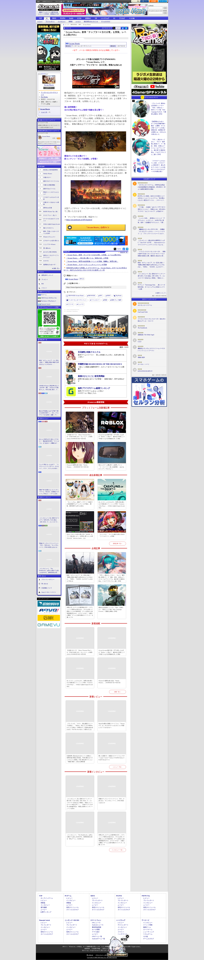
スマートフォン (95, 920)
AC (114, 18)
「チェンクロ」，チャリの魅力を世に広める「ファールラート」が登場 (112, 535)
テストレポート (123, 925)
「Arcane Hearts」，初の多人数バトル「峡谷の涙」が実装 (87, 258)
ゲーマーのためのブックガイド (51, 219)
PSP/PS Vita (146, 896)
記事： (55, 138)
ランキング (162, 1)
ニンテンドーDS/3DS (72, 920)
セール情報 (96, 929)
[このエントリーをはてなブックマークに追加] (126, 29)
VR (96, 18)
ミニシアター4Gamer (49, 244)
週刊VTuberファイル (49, 188)
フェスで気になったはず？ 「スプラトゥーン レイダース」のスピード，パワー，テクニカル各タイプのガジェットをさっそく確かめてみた (49, 466)
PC (47, 18)
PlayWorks (44, 97)
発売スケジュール (72, 907)
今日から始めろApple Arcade (51, 224)
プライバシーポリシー (47, 579)
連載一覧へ (56, 268)
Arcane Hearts (49, 85)
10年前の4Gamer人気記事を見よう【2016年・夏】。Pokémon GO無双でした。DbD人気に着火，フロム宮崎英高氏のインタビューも (49, 388)
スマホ (79, 18)
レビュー (39, 21)
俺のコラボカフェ (48, 228)
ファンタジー (95, 300)
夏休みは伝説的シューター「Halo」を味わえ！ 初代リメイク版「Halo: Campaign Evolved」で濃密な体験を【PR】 (111, 609)
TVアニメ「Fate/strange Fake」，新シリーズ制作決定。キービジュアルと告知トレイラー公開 (151, 287)
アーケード (145, 920)
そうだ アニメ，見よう (50, 215)
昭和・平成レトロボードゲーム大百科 (51, 232)
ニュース (44, 112)
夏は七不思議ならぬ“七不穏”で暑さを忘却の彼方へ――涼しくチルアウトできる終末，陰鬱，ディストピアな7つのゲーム (49, 413)
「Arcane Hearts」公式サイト (97, 227)
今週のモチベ (47, 177)
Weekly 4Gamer (47, 173)
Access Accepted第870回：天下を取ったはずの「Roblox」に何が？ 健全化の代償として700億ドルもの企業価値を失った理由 (112, 436)
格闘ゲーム (147, 927)
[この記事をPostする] (114, 28)
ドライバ (44, 288)
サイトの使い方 (60, 1)
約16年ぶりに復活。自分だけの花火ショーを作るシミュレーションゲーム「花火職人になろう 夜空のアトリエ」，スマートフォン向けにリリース (151, 198)
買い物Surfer (47, 248)
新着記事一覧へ (117, 543)
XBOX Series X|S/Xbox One (49, 298)
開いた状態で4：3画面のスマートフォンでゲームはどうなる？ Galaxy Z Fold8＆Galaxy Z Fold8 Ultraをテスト (112, 757)
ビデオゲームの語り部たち (51, 240)
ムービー (78, 21)
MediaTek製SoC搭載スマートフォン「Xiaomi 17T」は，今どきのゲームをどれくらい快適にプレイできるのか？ (112, 725)
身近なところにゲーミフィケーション (51, 256)
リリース (70, 304)
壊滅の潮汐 (141, 357)
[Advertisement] (96, 874)
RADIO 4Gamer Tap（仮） (50, 211)
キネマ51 (46, 260)
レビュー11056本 (43, 14)
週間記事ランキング (47, 275)
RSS (38, 1)
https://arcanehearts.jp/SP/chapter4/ (79, 220)
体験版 (70, 21)
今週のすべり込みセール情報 (51, 203)
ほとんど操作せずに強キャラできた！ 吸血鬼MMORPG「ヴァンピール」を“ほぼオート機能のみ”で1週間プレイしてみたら (49, 441)
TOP (40, 18)
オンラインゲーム (47, 898)
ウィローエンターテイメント (77, 300)
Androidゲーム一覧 (98, 939)
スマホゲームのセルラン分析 (51, 198)
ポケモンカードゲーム (145, 305)
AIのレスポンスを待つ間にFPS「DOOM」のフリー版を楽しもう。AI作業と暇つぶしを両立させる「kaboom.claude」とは (80, 536)
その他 (145, 936)
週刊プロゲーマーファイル (51, 181)
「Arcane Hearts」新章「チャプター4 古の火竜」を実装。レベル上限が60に (93, 255)
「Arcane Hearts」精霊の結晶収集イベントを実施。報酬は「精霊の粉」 (92, 261)
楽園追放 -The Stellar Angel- (146, 335)
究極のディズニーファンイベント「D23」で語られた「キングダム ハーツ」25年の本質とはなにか (49, 545)
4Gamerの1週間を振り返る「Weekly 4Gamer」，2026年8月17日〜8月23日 (78, 466)
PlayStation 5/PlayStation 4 (48, 301)
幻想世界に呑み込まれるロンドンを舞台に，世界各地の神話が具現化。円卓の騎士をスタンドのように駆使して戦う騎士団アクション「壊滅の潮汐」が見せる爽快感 (80, 758)
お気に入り (144, 1)
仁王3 (139, 341)
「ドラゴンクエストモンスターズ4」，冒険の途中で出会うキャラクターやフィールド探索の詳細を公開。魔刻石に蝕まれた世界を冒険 (151, 254)
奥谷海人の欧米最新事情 (50, 169)
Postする (118, 28)
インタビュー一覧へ (117, 850)
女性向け (88, 18)
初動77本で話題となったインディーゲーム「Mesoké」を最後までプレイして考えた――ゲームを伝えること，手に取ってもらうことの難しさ (49, 492)
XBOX (54, 18)
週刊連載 (44, 907)
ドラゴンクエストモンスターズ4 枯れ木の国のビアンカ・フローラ (151, 320)
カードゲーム (147, 929)
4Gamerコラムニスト (49, 236)
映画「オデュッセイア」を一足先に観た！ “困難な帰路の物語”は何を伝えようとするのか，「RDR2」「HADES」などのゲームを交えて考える (49, 362)
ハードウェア (105, 18)
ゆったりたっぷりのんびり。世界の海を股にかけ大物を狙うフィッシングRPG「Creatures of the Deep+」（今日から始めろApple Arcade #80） (112, 505)
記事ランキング (46, 912)
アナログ (122, 18)
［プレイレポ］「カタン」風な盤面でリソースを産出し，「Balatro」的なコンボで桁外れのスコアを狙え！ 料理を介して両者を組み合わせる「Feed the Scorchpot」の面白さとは (80, 726)
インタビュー (62, 21)
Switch (71, 18)
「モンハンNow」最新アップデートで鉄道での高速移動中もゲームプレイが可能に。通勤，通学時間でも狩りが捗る (80, 504)
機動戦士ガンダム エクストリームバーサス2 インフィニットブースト (151, 349)
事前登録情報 (96, 927)
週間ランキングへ (161, 293)
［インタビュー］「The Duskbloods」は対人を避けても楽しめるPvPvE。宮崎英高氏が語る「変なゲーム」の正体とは (49, 571)
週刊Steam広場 (47, 207)
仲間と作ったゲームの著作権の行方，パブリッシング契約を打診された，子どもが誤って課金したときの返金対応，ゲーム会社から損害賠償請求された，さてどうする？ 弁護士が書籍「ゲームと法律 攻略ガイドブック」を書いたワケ (80, 612)
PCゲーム (44, 294)
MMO (108, 295)
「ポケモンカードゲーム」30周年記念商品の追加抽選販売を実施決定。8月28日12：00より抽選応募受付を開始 (151, 187)
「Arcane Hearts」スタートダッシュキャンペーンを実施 (86, 264)
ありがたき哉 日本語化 (50, 252)
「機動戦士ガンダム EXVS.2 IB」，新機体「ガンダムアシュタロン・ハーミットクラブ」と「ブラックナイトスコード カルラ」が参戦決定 (151, 232)
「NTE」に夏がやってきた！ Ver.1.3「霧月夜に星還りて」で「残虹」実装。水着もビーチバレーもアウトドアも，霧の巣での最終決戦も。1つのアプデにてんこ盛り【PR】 (112, 578)
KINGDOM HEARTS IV (145, 371)
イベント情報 (147, 925)
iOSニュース (96, 922)
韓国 (105, 300)
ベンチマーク (122, 934)
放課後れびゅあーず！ (49, 264)
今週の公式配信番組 (49, 185)
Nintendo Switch (45, 304)
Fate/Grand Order (143, 312)
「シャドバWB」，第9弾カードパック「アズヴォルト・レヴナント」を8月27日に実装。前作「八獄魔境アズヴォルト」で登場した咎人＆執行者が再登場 (151, 220)
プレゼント (44, 279)
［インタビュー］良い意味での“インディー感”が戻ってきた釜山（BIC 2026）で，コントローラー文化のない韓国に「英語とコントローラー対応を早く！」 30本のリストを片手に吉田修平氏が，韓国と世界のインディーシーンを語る (49, 520)
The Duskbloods (142, 328)
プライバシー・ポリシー (103, 955)
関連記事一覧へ (124, 252)
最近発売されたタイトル (91, 21)
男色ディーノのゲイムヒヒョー (51, 193)
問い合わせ (71, 1)
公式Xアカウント (47, 1)
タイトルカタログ (72, 909)
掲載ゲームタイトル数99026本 (48, 12)
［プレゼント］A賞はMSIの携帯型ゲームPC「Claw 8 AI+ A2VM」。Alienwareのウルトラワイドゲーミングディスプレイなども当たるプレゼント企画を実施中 (151, 243)
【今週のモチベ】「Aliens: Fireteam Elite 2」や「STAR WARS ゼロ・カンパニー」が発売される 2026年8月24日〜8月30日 (79, 436)
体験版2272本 (54, 14)
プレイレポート (50, 21)
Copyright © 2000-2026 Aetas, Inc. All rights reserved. (102, 957)
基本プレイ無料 (116, 300)
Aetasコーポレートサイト (48, 592)
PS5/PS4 (62, 18)
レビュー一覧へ (117, 767)
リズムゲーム (147, 934)
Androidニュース (97, 925)
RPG (101, 295)
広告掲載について (46, 588)
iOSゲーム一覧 (97, 936)
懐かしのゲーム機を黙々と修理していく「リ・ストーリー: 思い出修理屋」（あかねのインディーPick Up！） (111, 467)
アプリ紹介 (96, 932)
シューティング (148, 932)
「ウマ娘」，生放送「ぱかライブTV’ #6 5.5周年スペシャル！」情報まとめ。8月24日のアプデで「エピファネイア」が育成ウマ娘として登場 (151, 209)
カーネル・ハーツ (143, 364)
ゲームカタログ (105, 21)
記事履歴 (153, 1)
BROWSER (91, 295)
